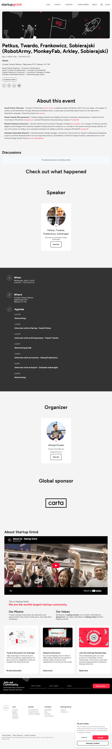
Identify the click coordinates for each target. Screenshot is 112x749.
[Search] (101, 4)
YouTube (47, 714)
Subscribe (100, 686)
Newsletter (48, 710)
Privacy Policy (6, 735)
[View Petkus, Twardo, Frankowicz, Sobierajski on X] (56, 226)
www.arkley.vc (76, 124)
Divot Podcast (49, 716)
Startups (15, 714)
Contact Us (64, 712)
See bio (56, 244)
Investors (15, 710)
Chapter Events (33, 712)
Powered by (97, 744)
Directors (15, 718)
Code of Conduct (29, 735)
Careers (62, 710)
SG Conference (33, 710)
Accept (100, 737)
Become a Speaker (34, 714)
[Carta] (56, 503)
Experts (14, 712)
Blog (46, 712)
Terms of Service (17, 735)
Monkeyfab (74, 120)
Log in (107, 5)
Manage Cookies (93, 743)
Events (57, 5)
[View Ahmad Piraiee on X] (56, 440)
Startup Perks (83, 5)
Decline (84, 737)
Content (69, 5)
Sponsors (15, 716)
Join (48, 5)
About (94, 5)
